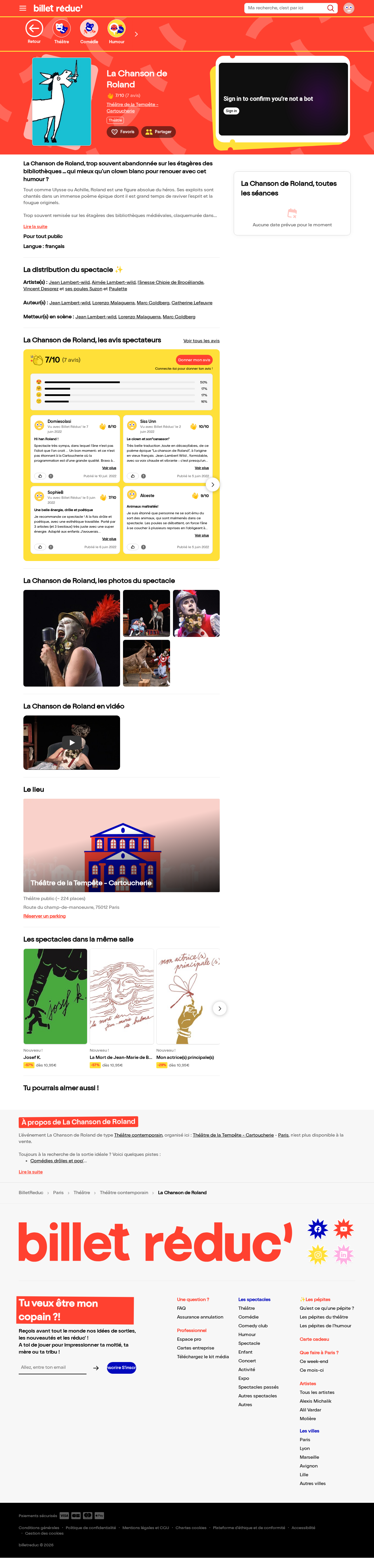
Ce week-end (314, 1361)
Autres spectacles (257, 1396)
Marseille (309, 1457)
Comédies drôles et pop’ (57, 1161)
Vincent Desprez (40, 289)
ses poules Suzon (83, 289)
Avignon (309, 1466)
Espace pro (189, 1339)
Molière (308, 1419)
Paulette (118, 289)
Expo (243, 1378)
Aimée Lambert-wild (114, 282)
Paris (283, 1135)
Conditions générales (39, 1527)
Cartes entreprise (195, 1348)
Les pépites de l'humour (325, 1326)
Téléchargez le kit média (203, 1357)
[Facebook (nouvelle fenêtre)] (318, 1229)
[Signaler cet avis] (51, 476)
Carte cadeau (314, 1339)
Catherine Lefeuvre (192, 303)
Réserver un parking (44, 916)
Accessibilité (303, 1527)
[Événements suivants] (220, 1008)
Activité (246, 1370)
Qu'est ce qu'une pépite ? (327, 1308)
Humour (247, 1335)
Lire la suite (35, 227)
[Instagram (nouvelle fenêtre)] (318, 1255)
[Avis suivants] (213, 484)
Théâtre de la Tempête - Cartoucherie (91, 883)
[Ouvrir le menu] (25, 8)
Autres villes (313, 1483)
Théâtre (82, 1193)
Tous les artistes (317, 1392)
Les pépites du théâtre (324, 1317)
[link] (71, 421)
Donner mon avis (194, 359)
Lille (304, 1475)
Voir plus (109, 468)
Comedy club (253, 1326)
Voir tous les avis (201, 341)
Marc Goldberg (153, 303)
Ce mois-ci (312, 1370)
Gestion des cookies (44, 1533)
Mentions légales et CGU (145, 1527)
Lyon (305, 1448)
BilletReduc (31, 1193)
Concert (247, 1361)
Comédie (248, 1317)
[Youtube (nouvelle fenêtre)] (343, 1229)
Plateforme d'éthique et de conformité (249, 1527)
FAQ (181, 1308)
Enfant (245, 1352)
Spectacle (249, 1343)
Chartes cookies (191, 1527)
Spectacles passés (258, 1387)
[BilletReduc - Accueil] (58, 8)
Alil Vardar (310, 1410)
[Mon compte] (348, 8)
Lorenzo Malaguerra (113, 303)
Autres (245, 1405)
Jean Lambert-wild (69, 282)
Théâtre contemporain (138, 1135)
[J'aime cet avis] (40, 476)
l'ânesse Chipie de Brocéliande (170, 282)
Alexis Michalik (315, 1401)
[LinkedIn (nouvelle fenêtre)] (343, 1255)
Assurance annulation (200, 1317)
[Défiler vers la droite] (136, 34)
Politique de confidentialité (91, 1527)
